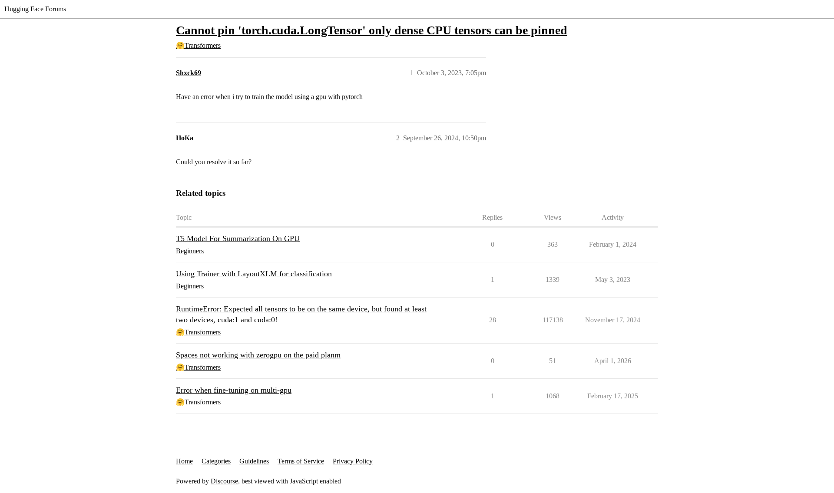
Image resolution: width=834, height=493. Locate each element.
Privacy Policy (353, 461)
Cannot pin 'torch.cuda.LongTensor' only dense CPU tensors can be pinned (371, 30)
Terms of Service (301, 461)
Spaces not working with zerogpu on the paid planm (258, 355)
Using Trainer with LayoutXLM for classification (254, 273)
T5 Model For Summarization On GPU (238, 238)
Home (184, 461)
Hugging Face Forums (35, 9)
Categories (216, 461)
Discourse (224, 481)
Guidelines (254, 461)
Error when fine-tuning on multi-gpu (233, 390)
